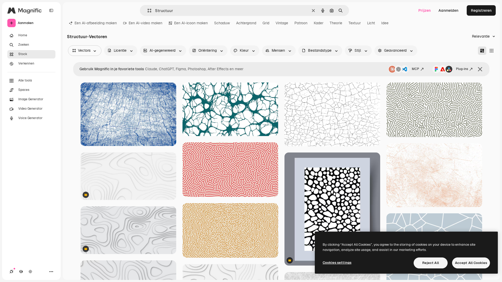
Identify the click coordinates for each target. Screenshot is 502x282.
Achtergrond (246, 23)
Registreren (481, 10)
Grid (266, 23)
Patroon (300, 23)
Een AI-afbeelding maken (96, 23)
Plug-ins (462, 69)
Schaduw (222, 23)
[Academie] (21, 271)
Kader (318, 23)
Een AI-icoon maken (191, 23)
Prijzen (424, 10)
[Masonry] (482, 50)
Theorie (336, 23)
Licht (371, 23)
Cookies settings (337, 262)
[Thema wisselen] (30, 271)
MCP (415, 69)
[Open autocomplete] (147, 11)
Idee (385, 23)
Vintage (282, 23)
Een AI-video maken (145, 23)
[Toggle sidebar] (51, 10)
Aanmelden (448, 10)
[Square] (491, 50)
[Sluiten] (480, 69)
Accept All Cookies (471, 263)
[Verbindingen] (11, 271)
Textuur (355, 23)
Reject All (430, 263)
